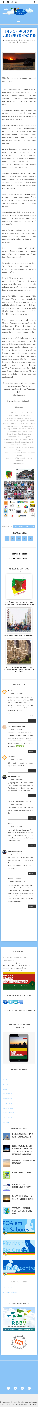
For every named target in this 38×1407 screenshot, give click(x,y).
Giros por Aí (14, 423)
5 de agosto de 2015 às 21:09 (16, 759)
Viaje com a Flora (19, 463)
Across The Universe (13, 413)
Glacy (10, 823)
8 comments (23, 42)
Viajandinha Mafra (14, 429)
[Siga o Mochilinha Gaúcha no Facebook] (5, 1004)
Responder (32, 721)
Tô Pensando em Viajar (11, 453)
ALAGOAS (6, 1075)
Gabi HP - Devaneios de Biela (19, 801)
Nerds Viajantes (25, 442)
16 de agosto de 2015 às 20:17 (16, 881)
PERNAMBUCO (7, 1098)
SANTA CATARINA (8, 1113)
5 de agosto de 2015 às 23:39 (16, 804)
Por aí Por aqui (21, 447)
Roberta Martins (14, 879)
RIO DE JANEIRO (8, 1108)
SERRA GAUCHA (8, 1117)
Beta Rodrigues (14, 776)
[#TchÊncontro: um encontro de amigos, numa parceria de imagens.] (19, 587)
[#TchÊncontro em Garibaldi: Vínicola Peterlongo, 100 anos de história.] (19, 652)
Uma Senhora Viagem (14, 458)
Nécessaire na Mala (10, 442)
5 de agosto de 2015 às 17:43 (16, 693)
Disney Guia (16, 434)
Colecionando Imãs (13, 431)
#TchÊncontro (19, 526)
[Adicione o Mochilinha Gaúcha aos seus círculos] (20, 1004)
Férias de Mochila (14, 437)
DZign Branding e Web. (7, 1404)
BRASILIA (6, 1084)
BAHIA (5, 1079)
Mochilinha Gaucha (11, 40)
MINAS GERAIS (7, 1094)
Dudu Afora (26, 434)
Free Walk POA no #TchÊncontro (19, 636)
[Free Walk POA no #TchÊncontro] (19, 621)
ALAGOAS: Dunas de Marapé (22, 1172)
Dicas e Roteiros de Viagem (14, 421)
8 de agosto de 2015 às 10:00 (16, 854)
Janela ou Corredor (27, 423)
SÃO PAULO (6, 1122)
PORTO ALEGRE (8, 1103)
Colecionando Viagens (22, 418)
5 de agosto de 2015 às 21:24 (16, 779)
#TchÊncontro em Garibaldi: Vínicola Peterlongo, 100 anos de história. (19, 669)
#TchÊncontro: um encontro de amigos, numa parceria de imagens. (19, 603)
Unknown (12, 757)
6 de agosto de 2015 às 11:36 (16, 826)
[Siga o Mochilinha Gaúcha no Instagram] (15, 1004)
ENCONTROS (30, 526)
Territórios (24, 426)
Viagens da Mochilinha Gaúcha (22, 439)
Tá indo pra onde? (12, 426)
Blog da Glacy (20, 415)
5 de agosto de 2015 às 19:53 (16, 729)
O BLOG (5, 1297)
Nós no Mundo (9, 447)
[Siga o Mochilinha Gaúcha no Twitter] (10, 1004)
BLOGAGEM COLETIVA (10, 1292)
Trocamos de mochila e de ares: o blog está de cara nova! (22, 1211)
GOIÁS (5, 1089)
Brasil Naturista (28, 429)
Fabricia (11, 691)
